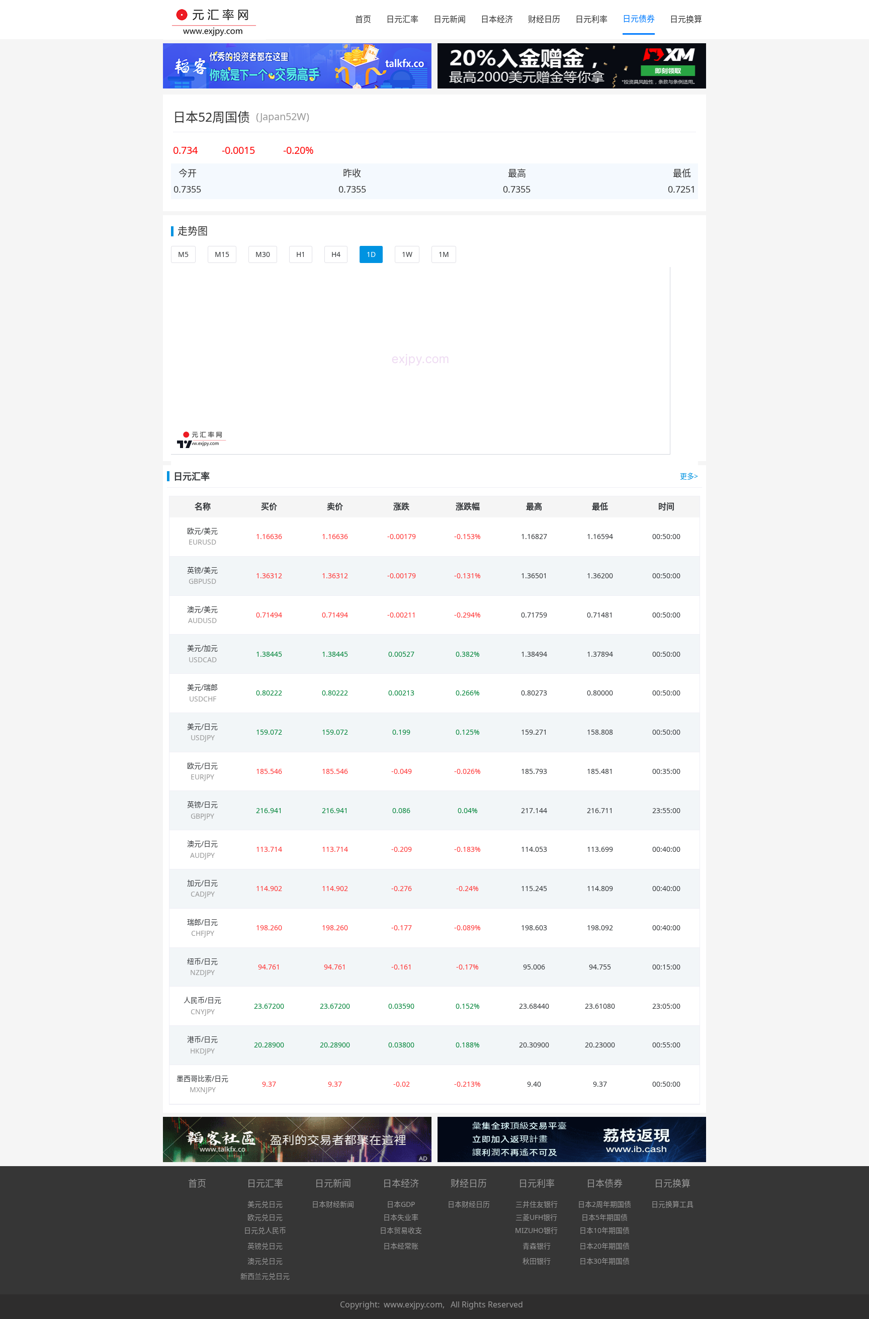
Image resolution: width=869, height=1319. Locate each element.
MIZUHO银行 (536, 1230)
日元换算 (686, 19)
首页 (363, 19)
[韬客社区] (297, 67)
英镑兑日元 (265, 1246)
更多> (689, 476)
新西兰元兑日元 (265, 1276)
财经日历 (544, 19)
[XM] (572, 67)
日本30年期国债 (604, 1261)
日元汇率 (402, 19)
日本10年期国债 (604, 1230)
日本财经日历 (469, 1204)
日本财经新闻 (333, 1204)
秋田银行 (537, 1261)
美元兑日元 (265, 1204)
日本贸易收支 (401, 1230)
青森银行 (537, 1246)
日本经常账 (400, 1246)
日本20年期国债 (604, 1246)
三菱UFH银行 (536, 1217)
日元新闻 (449, 19)
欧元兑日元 (265, 1217)
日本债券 (604, 1183)
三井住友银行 (536, 1204)
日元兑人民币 (265, 1230)
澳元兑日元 (265, 1261)
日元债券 (639, 18)
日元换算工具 (672, 1204)
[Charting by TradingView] (185, 444)
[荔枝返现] (572, 1141)
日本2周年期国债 (604, 1204)
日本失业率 (400, 1217)
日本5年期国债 (604, 1217)
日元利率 (591, 19)
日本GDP (401, 1204)
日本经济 (497, 19)
